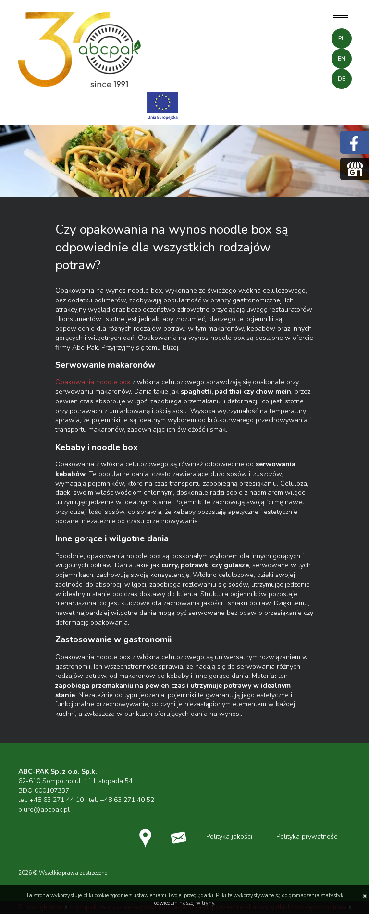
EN (341, 59)
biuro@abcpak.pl (44, 809)
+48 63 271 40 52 (127, 799)
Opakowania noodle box (92, 382)
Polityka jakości (229, 836)
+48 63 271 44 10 (56, 799)
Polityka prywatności (307, 836)
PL (341, 38)
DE (341, 79)
